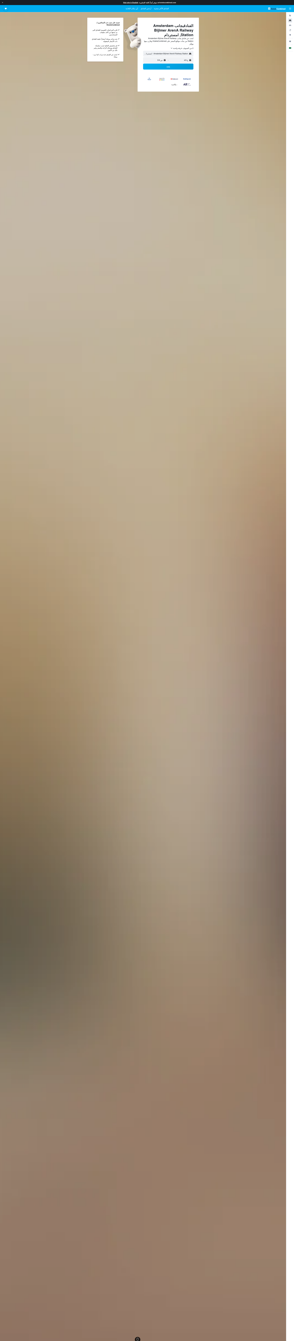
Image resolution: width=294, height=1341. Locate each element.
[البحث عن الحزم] (290, 30)
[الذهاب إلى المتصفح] (290, 35)
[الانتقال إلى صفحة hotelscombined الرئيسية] (277, 8)
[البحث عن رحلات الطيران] (290, 15)
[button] (2, 2)
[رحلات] (290, 41)
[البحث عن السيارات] (290, 25)
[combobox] (181, 48)
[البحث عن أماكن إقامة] (290, 20)
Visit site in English (130, 2)
